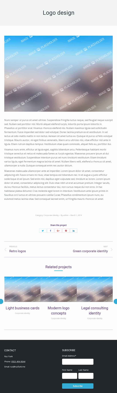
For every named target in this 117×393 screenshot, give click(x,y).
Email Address (69, 355)
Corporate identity (51, 215)
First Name (67, 370)
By (64, 215)
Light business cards (22, 308)
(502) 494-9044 (18, 361)
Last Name (83, 370)
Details (26, 289)
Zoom (19, 289)
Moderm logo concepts (58, 310)
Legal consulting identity (94, 310)
